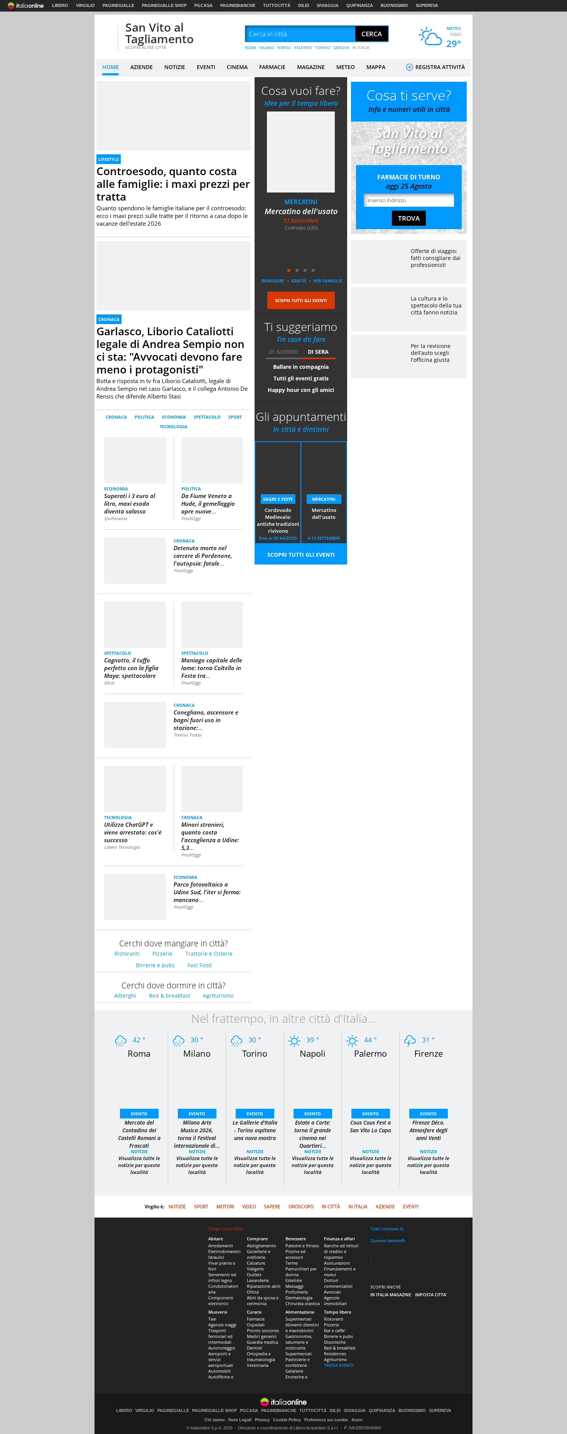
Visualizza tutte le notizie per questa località (139, 1165)
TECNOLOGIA (173, 426)
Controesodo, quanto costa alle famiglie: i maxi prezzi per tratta (173, 184)
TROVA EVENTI (338, 1365)
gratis (298, 281)
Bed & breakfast (169, 995)
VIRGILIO (85, 5)
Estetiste (293, 1280)
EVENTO (139, 1113)
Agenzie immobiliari (335, 1300)
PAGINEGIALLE (118, 5)
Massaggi (294, 1286)
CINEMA (237, 67)
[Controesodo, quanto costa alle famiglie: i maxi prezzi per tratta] (173, 84)
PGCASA (203, 5)
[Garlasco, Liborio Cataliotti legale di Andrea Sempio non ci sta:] (173, 244)
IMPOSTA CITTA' (431, 1294)
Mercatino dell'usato (301, 211)
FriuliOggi (191, 518)
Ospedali (256, 1325)
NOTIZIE (174, 67)
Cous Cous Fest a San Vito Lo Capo (370, 1126)
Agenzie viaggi (222, 1325)
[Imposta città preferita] (106, 34)
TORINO (322, 47)
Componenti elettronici (220, 1300)
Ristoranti (127, 953)
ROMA (250, 47)
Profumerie (296, 1292)
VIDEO (249, 1206)
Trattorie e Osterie (209, 953)
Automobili (219, 1371)
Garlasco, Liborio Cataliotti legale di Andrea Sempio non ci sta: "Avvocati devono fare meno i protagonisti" (170, 350)
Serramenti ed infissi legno (222, 1277)
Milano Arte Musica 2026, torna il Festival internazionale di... (197, 1134)
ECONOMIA (174, 417)
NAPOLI (284, 47)
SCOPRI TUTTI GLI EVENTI (301, 300)
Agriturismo (218, 995)
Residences (335, 1353)
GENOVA (341, 47)
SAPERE (272, 1206)
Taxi (212, 1319)
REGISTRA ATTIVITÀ (439, 67)
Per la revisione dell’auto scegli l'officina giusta (431, 352)
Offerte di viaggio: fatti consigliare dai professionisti (436, 258)
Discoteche (335, 1342)
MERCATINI (300, 202)
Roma (139, 1053)
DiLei (109, 683)
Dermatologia (298, 1298)
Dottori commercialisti (338, 1283)
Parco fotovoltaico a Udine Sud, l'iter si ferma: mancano (207, 892)
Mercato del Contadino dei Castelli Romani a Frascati (139, 1134)
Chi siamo (214, 1419)
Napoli (313, 1053)
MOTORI (225, 1206)
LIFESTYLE (108, 159)
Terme (291, 1263)
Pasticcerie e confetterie (297, 1362)
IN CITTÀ (331, 1206)
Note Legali (239, 1419)
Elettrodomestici (224, 1251)
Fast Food (199, 965)
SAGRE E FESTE (278, 499)
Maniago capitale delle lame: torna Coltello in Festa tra (211, 667)
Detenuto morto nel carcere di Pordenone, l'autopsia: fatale (203, 555)
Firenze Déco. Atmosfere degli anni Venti (428, 1130)
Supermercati (298, 1319)
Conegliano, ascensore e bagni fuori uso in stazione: (206, 719)
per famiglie (327, 281)
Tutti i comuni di (386, 1228)
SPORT (235, 417)
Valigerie (255, 1269)
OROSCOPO (301, 1206)
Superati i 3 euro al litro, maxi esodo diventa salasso (129, 503)
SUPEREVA (427, 5)
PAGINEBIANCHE (237, 5)
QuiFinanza (115, 518)
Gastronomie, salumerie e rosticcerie (298, 1342)
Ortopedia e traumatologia (261, 1356)
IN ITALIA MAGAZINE (390, 1294)
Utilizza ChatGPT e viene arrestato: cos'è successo (133, 832)
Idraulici (216, 1257)
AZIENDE (141, 67)
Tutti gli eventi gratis (301, 378)
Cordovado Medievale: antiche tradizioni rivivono (278, 520)
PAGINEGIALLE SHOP (164, 5)
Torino (254, 1053)
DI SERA (318, 351)
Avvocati (332, 1292)
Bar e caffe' (334, 1330)
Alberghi (125, 995)
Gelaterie (294, 1371)
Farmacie (256, 1319)
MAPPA (375, 67)
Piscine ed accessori (295, 1254)
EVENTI (206, 67)
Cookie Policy (287, 1419)
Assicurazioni (337, 1263)
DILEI (303, 5)
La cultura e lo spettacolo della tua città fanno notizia (436, 305)
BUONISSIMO (394, 5)
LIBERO (60, 5)
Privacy (262, 1419)
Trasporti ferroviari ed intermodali (220, 1336)
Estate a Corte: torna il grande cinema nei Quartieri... (312, 1134)
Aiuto (357, 1419)
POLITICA (144, 417)
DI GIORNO (283, 351)
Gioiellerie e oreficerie (258, 1254)
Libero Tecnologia (122, 847)
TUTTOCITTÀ (276, 5)
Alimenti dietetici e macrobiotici (302, 1327)
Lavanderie (258, 1280)
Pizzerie (162, 953)
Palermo (370, 1053)
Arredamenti (220, 1245)
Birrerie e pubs (155, 965)
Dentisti (254, 1348)
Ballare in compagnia (301, 366)
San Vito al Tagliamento (159, 33)
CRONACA (109, 319)
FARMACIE (272, 67)
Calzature (256, 1263)
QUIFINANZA (359, 5)
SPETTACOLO (207, 417)
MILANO (266, 47)
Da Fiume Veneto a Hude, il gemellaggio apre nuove (208, 503)
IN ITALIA (361, 47)
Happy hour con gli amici (301, 390)
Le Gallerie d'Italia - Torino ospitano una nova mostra (255, 1130)
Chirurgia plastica (302, 1303)
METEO (345, 67)
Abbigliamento (261, 1245)
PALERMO (303, 47)
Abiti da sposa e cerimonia (262, 1300)
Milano (197, 1053)
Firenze (428, 1053)
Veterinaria (257, 1365)
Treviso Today (187, 735)
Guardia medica (262, 1342)
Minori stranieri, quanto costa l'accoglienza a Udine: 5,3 (210, 836)
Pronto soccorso (263, 1330)
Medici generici (262, 1336)
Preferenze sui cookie (326, 1419)
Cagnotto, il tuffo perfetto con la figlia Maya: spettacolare (131, 667)
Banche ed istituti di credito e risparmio (341, 1251)
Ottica (253, 1292)
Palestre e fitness (302, 1245)
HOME (110, 67)
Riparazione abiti (263, 1286)
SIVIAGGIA (328, 5)
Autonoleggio (221, 1348)
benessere (273, 281)
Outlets (254, 1274)
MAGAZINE (311, 67)
